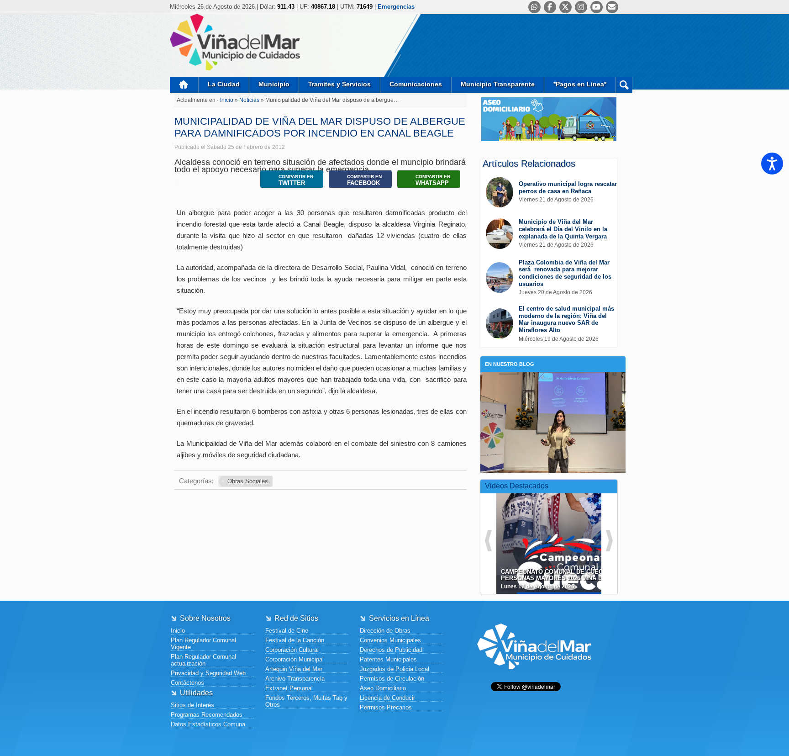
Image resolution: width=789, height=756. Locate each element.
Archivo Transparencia (295, 678)
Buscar (624, 85)
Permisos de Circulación (392, 678)
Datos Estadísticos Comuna (208, 724)
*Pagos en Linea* (579, 84)
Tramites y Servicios (339, 84)
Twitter (296, 180)
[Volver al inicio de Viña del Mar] (534, 676)
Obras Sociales (247, 481)
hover (565, 536)
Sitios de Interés (192, 705)
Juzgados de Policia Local (394, 669)
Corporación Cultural (292, 649)
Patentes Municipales (388, 659)
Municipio (273, 84)
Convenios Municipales (390, 640)
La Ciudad (224, 84)
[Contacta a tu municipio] (612, 7)
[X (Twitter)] (565, 7)
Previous (488, 540)
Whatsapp (433, 180)
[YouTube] (596, 7)
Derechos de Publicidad (391, 649)
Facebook (364, 180)
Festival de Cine (286, 630)
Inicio (184, 85)
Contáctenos (187, 682)
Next (609, 540)
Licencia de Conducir (387, 697)
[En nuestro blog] (553, 386)
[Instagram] (581, 7)
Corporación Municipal (294, 659)
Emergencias (396, 6)
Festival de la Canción (294, 640)
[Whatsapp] (534, 7)
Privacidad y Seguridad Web (208, 673)
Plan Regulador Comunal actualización (203, 660)
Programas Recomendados (206, 714)
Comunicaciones (415, 84)
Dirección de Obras (385, 630)
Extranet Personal (289, 688)
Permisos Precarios (386, 707)
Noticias (250, 100)
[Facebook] (550, 7)
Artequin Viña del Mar (293, 669)
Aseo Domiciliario (383, 688)
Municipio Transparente (498, 84)
